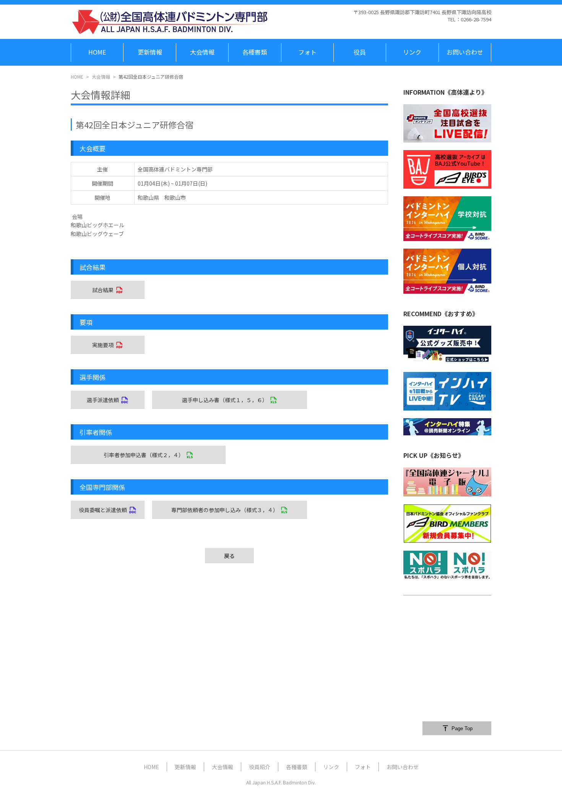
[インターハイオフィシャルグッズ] (447, 345)
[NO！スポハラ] (447, 565)
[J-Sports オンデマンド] (447, 123)
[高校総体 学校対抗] (447, 218)
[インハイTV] (447, 391)
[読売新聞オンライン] (447, 426)
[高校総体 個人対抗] (447, 271)
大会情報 (101, 76)
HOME (77, 76)
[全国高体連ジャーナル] (447, 482)
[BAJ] (447, 169)
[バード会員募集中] (447, 523)
